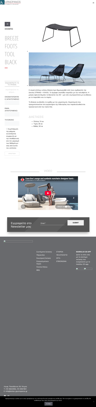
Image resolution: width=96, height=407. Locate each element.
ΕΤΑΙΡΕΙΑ (59, 252)
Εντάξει (48, 403)
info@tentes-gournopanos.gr (16, 391)
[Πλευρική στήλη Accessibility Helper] (2, 2)
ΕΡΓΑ (58, 258)
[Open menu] (7, 24)
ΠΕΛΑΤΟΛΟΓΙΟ (61, 255)
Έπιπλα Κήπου (41, 267)
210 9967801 (22, 389)
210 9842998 (11, 389)
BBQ (38, 270)
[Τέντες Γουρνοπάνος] (11, 3)
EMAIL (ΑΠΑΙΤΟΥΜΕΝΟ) (11, 109)
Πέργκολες (40, 255)
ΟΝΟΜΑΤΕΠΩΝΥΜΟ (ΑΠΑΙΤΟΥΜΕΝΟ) (12, 98)
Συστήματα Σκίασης (44, 252)
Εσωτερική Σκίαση (43, 258)
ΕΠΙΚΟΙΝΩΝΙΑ (61, 261)
